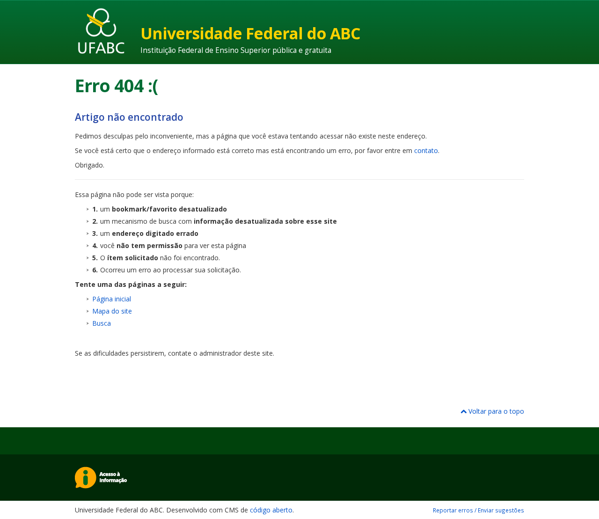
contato (426, 150)
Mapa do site (112, 311)
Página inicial (111, 298)
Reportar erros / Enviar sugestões (478, 510)
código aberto (271, 509)
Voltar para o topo (495, 411)
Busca (101, 323)
